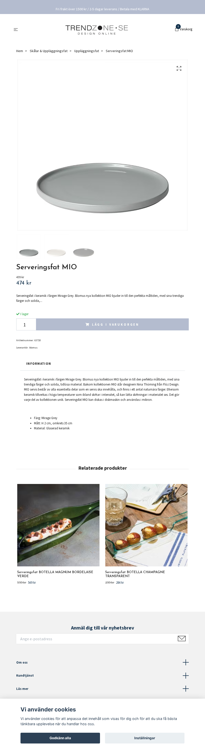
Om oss (22, 662)
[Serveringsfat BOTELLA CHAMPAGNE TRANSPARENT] (146, 525)
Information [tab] (38, 363)
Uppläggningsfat (86, 51)
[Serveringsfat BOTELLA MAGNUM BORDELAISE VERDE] (58, 525)
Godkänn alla (60, 738)
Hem (19, 51)
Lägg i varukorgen (115, 324)
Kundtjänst (25, 675)
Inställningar (144, 738)
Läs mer (22, 689)
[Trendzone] (97, 29)
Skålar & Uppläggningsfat (49, 51)
